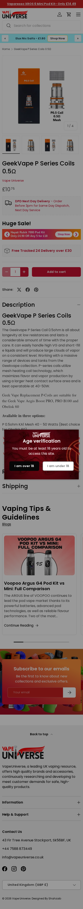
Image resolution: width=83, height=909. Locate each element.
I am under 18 (58, 466)
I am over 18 (24, 466)
